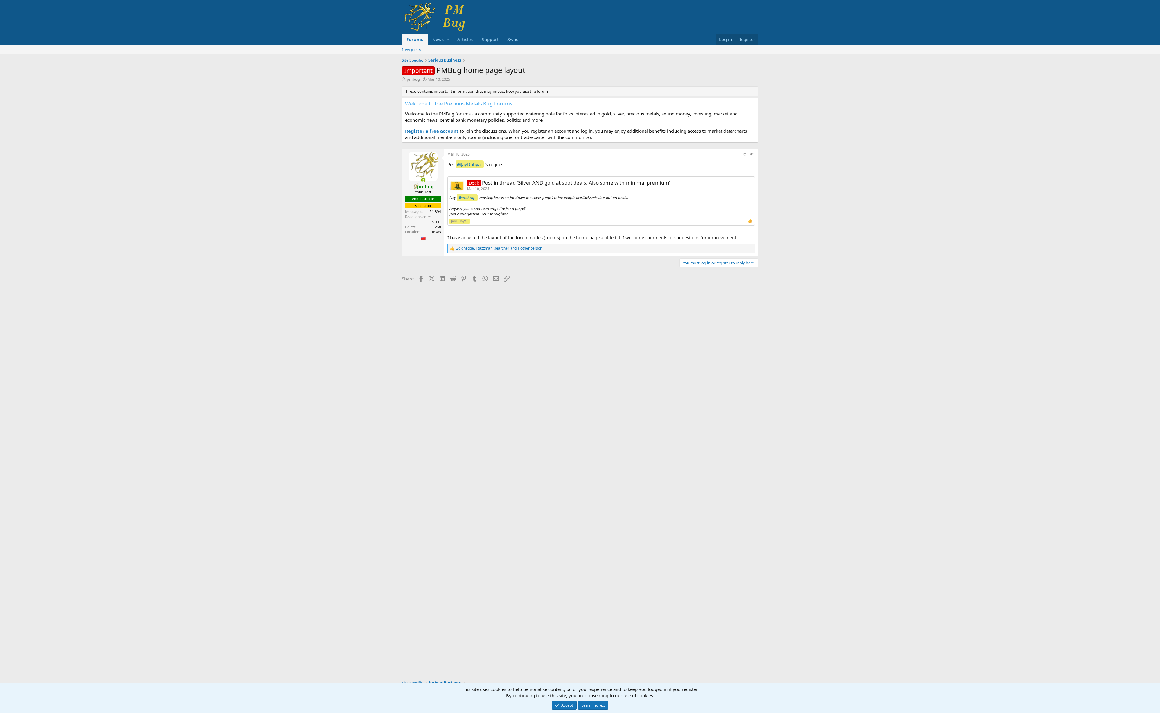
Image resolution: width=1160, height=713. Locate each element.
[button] (448, 39)
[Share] (744, 154)
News (438, 39)
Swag (513, 39)
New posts (411, 49)
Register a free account (432, 131)
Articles (465, 39)
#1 (752, 154)
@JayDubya (469, 164)
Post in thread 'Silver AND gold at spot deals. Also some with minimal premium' (576, 182)
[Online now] (423, 180)
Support (490, 39)
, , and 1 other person (499, 248)
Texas (436, 231)
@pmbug (466, 197)
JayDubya (459, 221)
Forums (414, 39)
